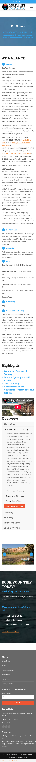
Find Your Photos (18, 2)
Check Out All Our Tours (10, 632)
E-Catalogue (6, 661)
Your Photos (6, 675)
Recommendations (8, 670)
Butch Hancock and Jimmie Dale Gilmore (16, 153)
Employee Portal (7, 684)
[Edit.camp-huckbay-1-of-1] (18, 554)
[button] (4, 554)
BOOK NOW (4, 761)
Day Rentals (6, 679)
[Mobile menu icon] (31, 7)
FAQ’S (4, 665)
